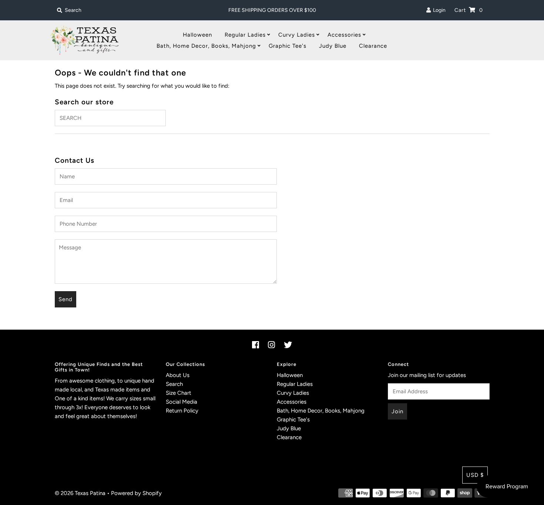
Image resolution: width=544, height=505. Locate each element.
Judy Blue (332, 46)
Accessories (344, 34)
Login (438, 10)
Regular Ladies (245, 34)
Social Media (181, 401)
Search (174, 384)
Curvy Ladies (296, 34)
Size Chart (178, 393)
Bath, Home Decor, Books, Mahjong (206, 46)
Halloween (197, 34)
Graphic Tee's (287, 46)
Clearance (373, 46)
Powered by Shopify (136, 493)
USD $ (475, 475)
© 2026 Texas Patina (80, 493)
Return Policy (182, 410)
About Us (177, 375)
